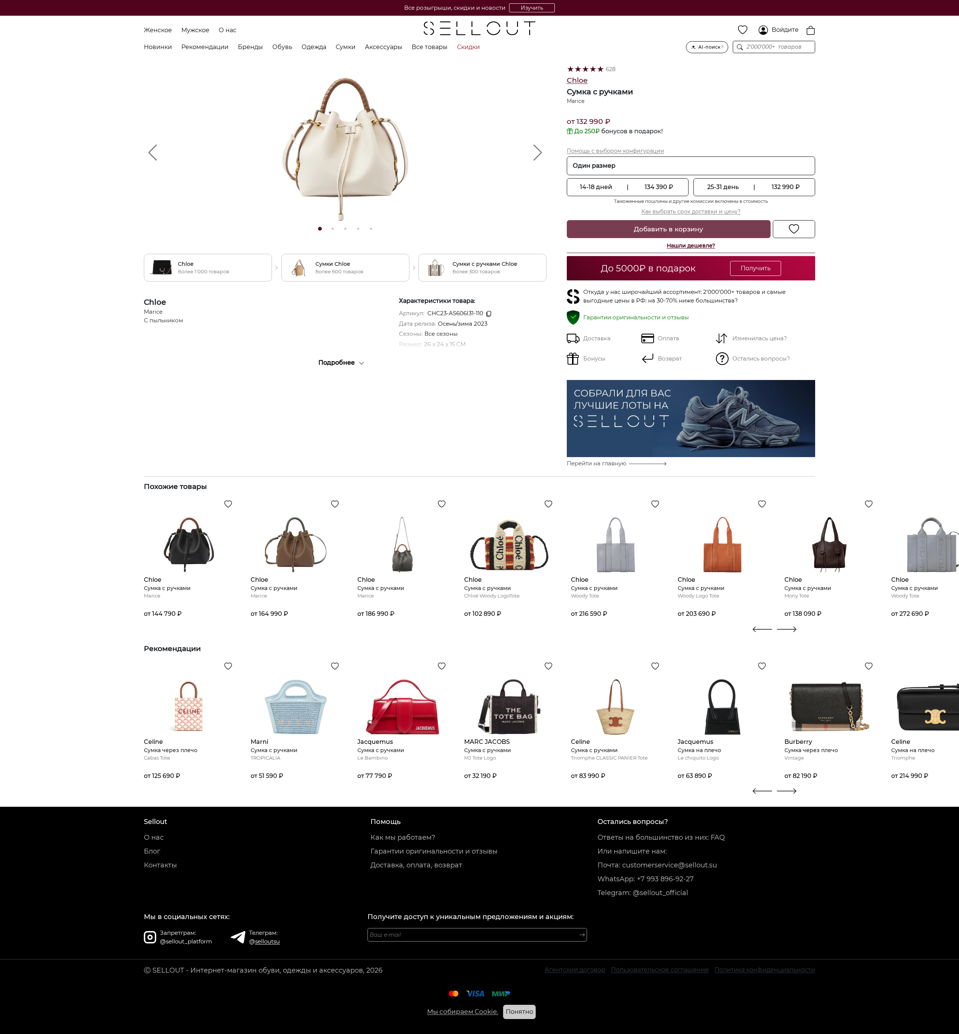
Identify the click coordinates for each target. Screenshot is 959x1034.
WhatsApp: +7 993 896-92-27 (646, 879)
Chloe (577, 80)
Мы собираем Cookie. (462, 1011)
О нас (227, 30)
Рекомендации (205, 47)
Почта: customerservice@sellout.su (657, 865)
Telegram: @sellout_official (643, 893)
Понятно (519, 1011)
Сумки (346, 47)
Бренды (250, 47)
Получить (756, 268)
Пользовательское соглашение (660, 969)
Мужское (195, 30)
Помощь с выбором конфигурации (615, 151)
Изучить (532, 7)
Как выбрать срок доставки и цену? (691, 211)
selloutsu (267, 941)
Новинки (158, 47)
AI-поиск (710, 47)
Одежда (314, 47)
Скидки (468, 47)
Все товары (430, 47)
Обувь (282, 47)
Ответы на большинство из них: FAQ (661, 837)
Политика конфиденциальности (764, 969)
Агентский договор (575, 969)
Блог (152, 851)
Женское (158, 30)
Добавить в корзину (668, 229)
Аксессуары (383, 47)
